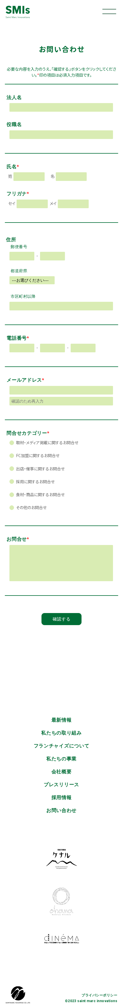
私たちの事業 (61, 758)
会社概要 (61, 771)
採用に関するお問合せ (35, 481)
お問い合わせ (61, 810)
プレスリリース (61, 784)
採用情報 (61, 797)
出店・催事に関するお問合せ (40, 468)
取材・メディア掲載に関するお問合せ (46, 442)
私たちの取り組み (61, 733)
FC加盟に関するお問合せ (37, 455)
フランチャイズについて (61, 746)
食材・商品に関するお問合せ (40, 494)
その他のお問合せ (31, 507)
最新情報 (61, 720)
